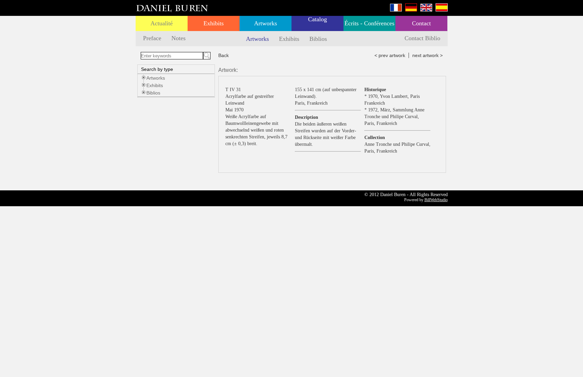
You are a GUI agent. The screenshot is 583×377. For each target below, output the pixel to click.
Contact (421, 23)
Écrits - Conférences (369, 23)
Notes (178, 38)
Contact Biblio (422, 38)
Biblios (318, 38)
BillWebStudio (436, 199)
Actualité (161, 23)
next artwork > (427, 55)
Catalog (317, 19)
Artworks (265, 23)
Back (223, 55)
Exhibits (213, 23)
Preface (152, 38)
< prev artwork (389, 55)
